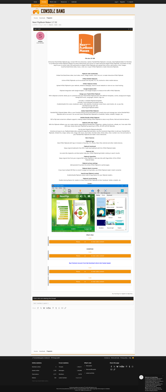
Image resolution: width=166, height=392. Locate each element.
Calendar (74, 2)
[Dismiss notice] (162, 376)
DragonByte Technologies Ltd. (99, 388)
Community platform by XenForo (83, 387)
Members (51, 5)
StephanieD (79, 378)
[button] (38, 2)
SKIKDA (36, 25)
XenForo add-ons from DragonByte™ (78, 388)
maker (55, 25)
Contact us (107, 358)
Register (88, 242)
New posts (36, 5)
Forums (44, 2)
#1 (131, 29)
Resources (64, 2)
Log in (82, 242)
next (60, 25)
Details (107, 388)
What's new (53, 2)
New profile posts (91, 369)
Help (130, 358)
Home (35, 2)
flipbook (51, 25)
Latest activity (90, 373)
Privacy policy (123, 358)
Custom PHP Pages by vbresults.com (83, 390)
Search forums (44, 5)
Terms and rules (115, 358)
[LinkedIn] (47, 307)
